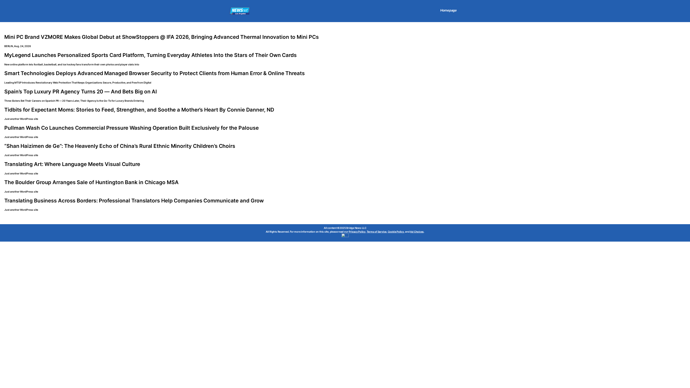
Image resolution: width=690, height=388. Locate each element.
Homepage (448, 10)
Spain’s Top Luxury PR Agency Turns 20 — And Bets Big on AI (80, 91)
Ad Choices (417, 231)
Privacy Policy (357, 231)
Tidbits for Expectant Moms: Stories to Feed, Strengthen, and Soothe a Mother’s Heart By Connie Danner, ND (139, 110)
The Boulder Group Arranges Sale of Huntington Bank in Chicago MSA (91, 182)
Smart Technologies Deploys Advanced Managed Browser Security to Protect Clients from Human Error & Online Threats (154, 73)
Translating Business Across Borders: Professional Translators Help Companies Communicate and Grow (134, 201)
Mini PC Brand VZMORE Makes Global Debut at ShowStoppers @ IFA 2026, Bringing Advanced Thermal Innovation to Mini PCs (161, 37)
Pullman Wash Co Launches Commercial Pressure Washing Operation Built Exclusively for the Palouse (131, 128)
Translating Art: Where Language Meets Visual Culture (72, 164)
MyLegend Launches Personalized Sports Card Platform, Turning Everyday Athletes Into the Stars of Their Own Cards (150, 55)
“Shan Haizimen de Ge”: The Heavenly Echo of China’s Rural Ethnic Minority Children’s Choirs (119, 146)
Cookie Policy (396, 231)
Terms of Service (377, 231)
